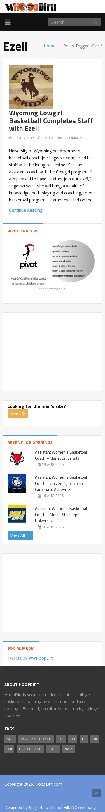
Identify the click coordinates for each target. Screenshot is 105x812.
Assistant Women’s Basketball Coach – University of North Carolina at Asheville (61, 483)
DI (83, 739)
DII (94, 739)
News (49, 137)
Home (49, 46)
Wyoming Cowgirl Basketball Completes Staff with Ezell (51, 120)
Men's (16, 414)
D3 (72, 739)
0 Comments (75, 137)
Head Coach (30, 749)
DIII (9, 749)
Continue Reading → (28, 210)
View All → (20, 535)
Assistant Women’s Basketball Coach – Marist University (61, 455)
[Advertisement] (52, 349)
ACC (10, 739)
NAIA (68, 749)
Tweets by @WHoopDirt (30, 658)
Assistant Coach (36, 739)
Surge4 (35, 807)
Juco (53, 749)
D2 (61, 739)
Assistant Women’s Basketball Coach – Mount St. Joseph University (61, 514)
